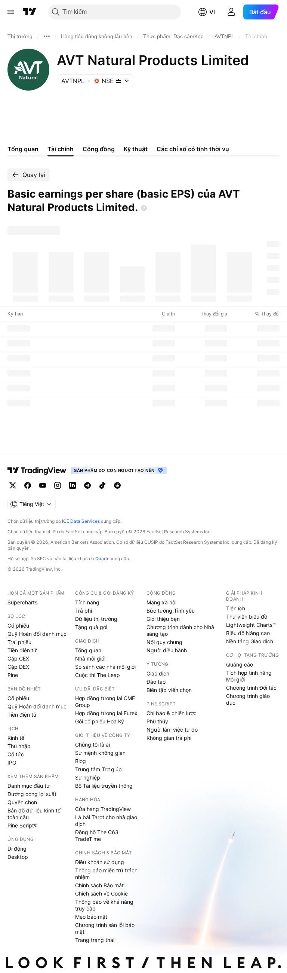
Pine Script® (22, 825)
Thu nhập (19, 746)
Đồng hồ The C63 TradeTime (96, 835)
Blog (80, 761)
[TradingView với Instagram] (57, 485)
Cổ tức (15, 754)
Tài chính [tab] (60, 149)
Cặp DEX (18, 667)
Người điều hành (166, 650)
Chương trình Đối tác (251, 687)
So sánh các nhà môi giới (105, 667)
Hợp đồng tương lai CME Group (105, 701)
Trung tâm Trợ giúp (98, 769)
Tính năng (87, 602)
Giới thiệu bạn (163, 619)
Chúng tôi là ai (92, 744)
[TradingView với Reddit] (117, 485)
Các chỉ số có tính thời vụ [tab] (193, 149)
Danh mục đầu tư (28, 786)
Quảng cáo (239, 664)
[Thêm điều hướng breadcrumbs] (46, 36)
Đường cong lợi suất (31, 794)
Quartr (101, 558)
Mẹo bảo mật (91, 916)
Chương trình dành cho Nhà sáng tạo (180, 630)
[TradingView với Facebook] (27, 485)
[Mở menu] (10, 11)
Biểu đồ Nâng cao (248, 633)
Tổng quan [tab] (22, 149)
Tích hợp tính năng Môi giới (249, 676)
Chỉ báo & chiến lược (171, 713)
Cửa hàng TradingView (103, 809)
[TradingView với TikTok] (102, 485)
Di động (17, 848)
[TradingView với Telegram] (87, 485)
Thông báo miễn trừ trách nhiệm (106, 873)
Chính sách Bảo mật (99, 885)
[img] (118, 80)
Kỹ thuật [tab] (136, 149)
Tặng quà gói (91, 627)
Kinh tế (15, 738)
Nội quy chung (164, 642)
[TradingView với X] (12, 485)
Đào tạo (156, 681)
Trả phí (83, 610)
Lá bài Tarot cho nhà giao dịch (106, 820)
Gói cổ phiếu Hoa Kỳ (99, 721)
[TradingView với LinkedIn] (72, 485)
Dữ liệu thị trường (96, 619)
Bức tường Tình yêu (170, 610)
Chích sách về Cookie (101, 893)
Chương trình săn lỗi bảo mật (105, 928)
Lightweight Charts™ (251, 625)
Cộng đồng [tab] (99, 149)
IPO (11, 762)
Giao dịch (157, 673)
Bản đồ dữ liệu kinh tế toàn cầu (34, 813)
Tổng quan (88, 650)
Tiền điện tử (22, 650)
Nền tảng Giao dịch (249, 641)
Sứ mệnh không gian (100, 753)
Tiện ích (235, 608)
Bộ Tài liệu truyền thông (104, 786)
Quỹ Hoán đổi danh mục (37, 634)
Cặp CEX (18, 658)
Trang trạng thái (94, 940)
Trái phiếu (19, 642)
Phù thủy (157, 721)
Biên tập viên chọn (169, 690)
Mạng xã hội (161, 602)
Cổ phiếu (18, 625)
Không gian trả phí (168, 738)
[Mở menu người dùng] (231, 11)
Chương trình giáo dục (248, 699)
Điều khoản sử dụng (99, 862)
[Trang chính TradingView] (29, 12)
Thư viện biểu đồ (246, 616)
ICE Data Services (81, 521)
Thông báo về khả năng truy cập (104, 905)
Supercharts (22, 602)
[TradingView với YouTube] (42, 485)
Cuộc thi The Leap (97, 675)
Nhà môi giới (90, 658)
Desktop (17, 857)
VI (212, 12)
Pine (12, 675)
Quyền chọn (22, 802)
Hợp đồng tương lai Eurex (106, 713)
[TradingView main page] (37, 470)
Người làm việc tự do (172, 729)
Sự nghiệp (87, 777)
